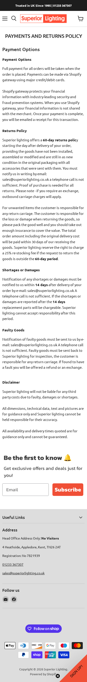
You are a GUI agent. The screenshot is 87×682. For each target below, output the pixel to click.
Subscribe (68, 489)
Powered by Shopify (43, 674)
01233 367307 (12, 564)
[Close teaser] (57, 676)
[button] (73, 668)
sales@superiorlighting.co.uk (23, 573)
